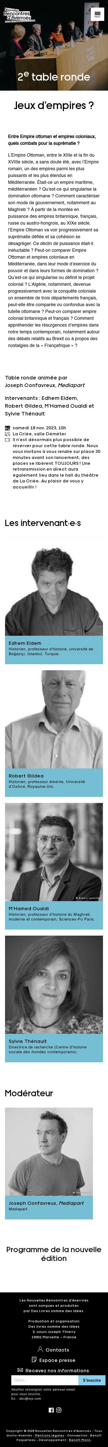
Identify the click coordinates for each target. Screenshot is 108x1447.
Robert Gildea (23, 405)
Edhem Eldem (59, 397)
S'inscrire (92, 1380)
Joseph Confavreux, (45, 384)
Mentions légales (49, 1435)
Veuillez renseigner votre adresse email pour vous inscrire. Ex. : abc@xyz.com (43, 1394)
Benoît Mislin (80, 1439)
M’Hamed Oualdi (66, 405)
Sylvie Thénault (25, 413)
